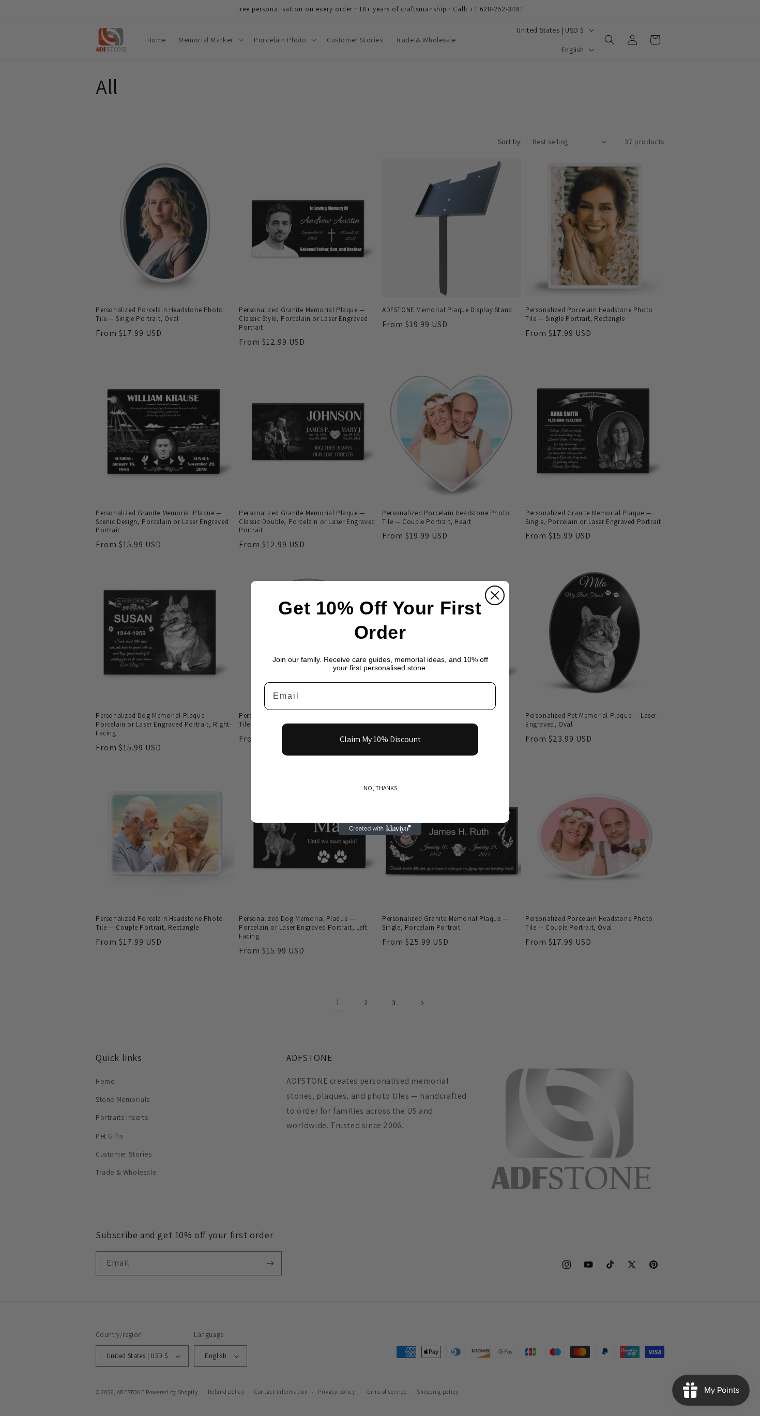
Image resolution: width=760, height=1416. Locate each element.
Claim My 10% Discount (380, 739)
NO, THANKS (380, 788)
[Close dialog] (494, 595)
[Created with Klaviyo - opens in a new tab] (380, 829)
